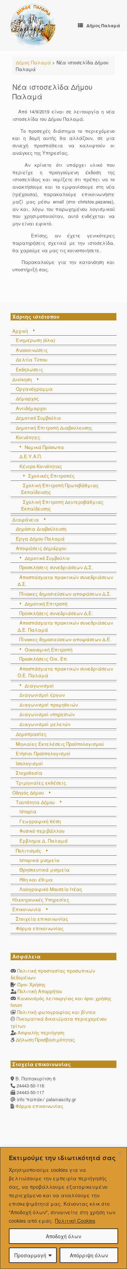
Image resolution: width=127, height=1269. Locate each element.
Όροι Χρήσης (31, 984)
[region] (63, 1208)
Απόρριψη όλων (89, 1255)
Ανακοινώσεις (32, 350)
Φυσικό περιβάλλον (41, 830)
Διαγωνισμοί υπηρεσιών (46, 714)
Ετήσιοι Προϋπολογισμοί (43, 753)
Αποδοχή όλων (63, 1236)
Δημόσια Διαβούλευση (41, 528)
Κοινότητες (28, 437)
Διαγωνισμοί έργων (42, 694)
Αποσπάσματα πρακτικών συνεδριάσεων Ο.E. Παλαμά (65, 672)
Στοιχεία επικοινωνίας (42, 918)
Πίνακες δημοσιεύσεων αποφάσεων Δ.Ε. (65, 639)
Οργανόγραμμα (34, 388)
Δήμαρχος (27, 398)
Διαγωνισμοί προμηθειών (48, 704)
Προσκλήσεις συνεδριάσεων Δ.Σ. (56, 567)
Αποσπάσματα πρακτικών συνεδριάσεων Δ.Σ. (65, 581)
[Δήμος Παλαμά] (33, 26)
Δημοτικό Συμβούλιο (38, 417)
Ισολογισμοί (29, 763)
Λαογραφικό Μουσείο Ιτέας (50, 889)
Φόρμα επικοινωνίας (40, 928)
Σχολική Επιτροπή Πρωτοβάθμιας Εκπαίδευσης (59, 489)
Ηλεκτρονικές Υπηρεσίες (40, 899)
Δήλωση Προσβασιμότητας (45, 1039)
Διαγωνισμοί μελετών (44, 724)
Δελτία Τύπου (31, 359)
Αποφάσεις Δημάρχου (41, 548)
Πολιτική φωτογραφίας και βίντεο (56, 1012)
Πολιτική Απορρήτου (40, 991)
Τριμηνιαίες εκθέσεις (41, 782)
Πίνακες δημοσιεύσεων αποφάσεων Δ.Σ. (65, 593)
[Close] (119, 1153)
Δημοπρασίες (31, 734)
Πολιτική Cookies (75, 1220)
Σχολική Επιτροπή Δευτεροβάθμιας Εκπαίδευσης (62, 505)
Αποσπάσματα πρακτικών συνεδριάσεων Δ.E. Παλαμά (65, 626)
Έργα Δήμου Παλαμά (40, 538)
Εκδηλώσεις (29, 369)
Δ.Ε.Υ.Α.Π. (30, 456)
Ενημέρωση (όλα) (35, 340)
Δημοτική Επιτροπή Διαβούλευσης (54, 427)
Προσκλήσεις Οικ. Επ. (43, 658)
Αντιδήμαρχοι (31, 408)
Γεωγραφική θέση (40, 821)
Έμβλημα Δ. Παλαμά (43, 840)
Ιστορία (27, 811)
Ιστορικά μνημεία (39, 860)
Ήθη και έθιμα (36, 879)
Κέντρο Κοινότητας (40, 466)
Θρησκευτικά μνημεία (44, 869)
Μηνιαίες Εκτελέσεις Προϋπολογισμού (60, 743)
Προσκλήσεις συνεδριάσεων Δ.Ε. (56, 613)
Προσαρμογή (30, 1255)
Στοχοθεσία (29, 772)
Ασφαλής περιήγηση (41, 1032)
